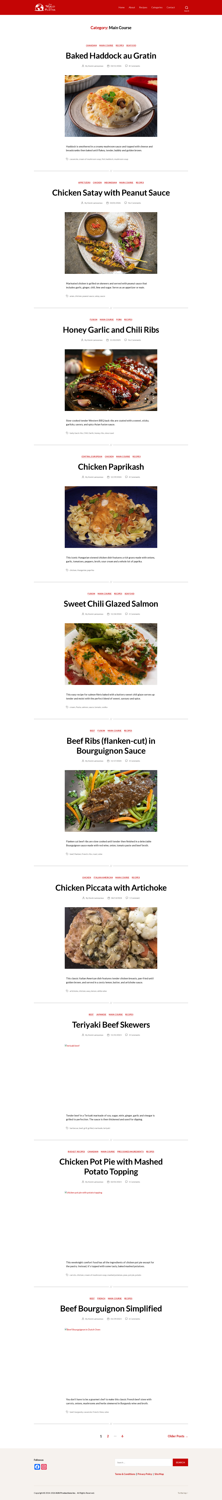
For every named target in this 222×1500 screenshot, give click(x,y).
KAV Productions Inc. (66, 1493)
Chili (86, 433)
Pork (119, 319)
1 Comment (134, 898)
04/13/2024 (116, 898)
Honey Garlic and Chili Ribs (111, 329)
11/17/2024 (116, 761)
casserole (74, 159)
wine (100, 854)
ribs (102, 433)
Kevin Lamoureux (95, 66)
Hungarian (81, 570)
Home (121, 7)
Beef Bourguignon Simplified (111, 1308)
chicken (78, 296)
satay (97, 296)
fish (103, 159)
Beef (92, 730)
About (132, 7)
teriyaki (106, 1128)
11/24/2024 (116, 614)
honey (97, 433)
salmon (85, 707)
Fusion (93, 319)
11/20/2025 (115, 340)
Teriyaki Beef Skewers (111, 1024)
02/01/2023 (116, 1182)
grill (85, 1128)
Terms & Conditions (125, 1474)
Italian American (103, 877)
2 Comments (134, 614)
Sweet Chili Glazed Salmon (111, 603)
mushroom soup (121, 159)
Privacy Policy (145, 1474)
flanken (77, 854)
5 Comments (134, 1182)
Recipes (143, 7)
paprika (90, 570)
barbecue (74, 1128)
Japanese (101, 1014)
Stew (101, 1412)
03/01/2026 (115, 203)
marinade (98, 1128)
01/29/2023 (116, 1319)
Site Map (159, 1474)
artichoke (74, 991)
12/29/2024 (116, 477)
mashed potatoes (115, 1275)
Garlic (91, 433)
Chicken (97, 182)
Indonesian (110, 182)
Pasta (78, 707)
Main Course (106, 45)
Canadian (91, 45)
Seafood (131, 45)
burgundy (78, 1412)
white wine (102, 991)
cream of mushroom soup (90, 159)
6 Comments (134, 1319)
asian (72, 296)
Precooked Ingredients (130, 1151)
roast (95, 854)
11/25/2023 (116, 1035)
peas (125, 1275)
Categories (157, 7)
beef (72, 854)
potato (138, 1275)
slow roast (109, 433)
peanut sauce (88, 296)
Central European (91, 456)
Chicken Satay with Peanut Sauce (111, 192)
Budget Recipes (76, 1151)
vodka (104, 707)
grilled (91, 1128)
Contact (171, 7)
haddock (109, 159)
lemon (93, 991)
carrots (73, 1275)
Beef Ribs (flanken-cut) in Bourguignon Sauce (111, 745)
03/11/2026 (116, 66)
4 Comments (134, 477)
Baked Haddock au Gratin (111, 55)
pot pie (131, 1275)
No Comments (134, 203)
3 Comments (134, 761)
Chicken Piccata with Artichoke (111, 887)
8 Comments (134, 66)
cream (72, 707)
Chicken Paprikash (111, 466)
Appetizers (84, 182)
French (85, 854)
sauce (102, 296)
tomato (98, 707)
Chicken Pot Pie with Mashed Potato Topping (111, 1166)
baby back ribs (76, 433)
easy (88, 991)
